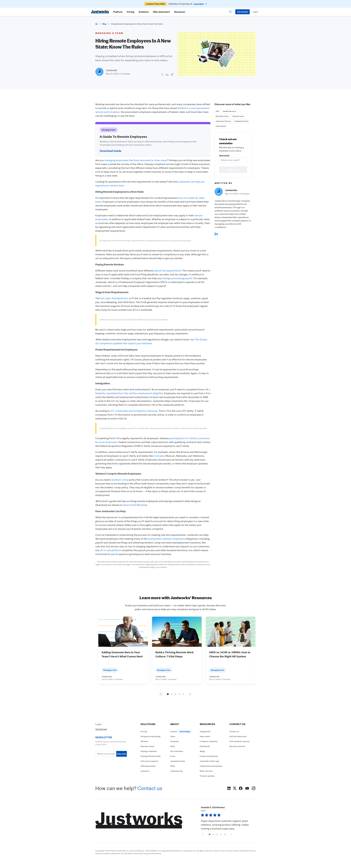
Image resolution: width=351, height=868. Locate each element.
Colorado (158, 455)
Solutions (144, 11)
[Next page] (190, 694)
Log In (98, 724)
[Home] (96, 24)
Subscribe (121, 754)
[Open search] (230, 11)
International (221, 126)
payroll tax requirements (167, 270)
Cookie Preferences (111, 853)
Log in (255, 12)
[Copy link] (172, 74)
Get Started (101, 729)
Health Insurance (229, 111)
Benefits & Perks (222, 116)
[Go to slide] (168, 694)
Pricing (130, 11)
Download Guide (110, 150)
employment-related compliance (166, 538)
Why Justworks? (161, 11)
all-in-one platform (110, 550)
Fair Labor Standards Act (114, 298)
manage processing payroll (177, 278)
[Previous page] (202, 834)
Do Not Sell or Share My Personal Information (141, 853)
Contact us (149, 788)
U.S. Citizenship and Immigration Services (133, 410)
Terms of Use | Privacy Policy (225, 850)
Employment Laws (241, 121)
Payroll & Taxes (238, 116)
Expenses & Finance (223, 121)
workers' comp (120, 479)
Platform (117, 11)
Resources (179, 11)
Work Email (224, 155)
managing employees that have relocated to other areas (135, 160)
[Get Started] (242, 11)
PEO (217, 111)
